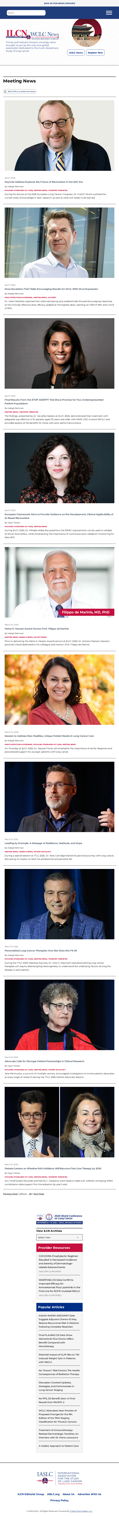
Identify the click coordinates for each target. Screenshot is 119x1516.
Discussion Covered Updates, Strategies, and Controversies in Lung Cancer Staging (56, 1386)
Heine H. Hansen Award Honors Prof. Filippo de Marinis (37, 628)
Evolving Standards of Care (19, 190)
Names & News (26, 637)
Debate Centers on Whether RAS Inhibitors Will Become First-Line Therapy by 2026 (53, 1168)
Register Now (95, 52)
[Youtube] (98, 60)
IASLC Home (76, 52)
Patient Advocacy (42, 851)
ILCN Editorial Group (31, 1494)
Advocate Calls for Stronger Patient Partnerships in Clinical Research (44, 1061)
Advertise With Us (89, 1494)
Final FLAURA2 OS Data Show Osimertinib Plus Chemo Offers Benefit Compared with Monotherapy (56, 1341)
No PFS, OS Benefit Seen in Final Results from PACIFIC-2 (57, 1400)
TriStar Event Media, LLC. (81, 1511)
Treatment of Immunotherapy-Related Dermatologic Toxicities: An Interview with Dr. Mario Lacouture (59, 1434)
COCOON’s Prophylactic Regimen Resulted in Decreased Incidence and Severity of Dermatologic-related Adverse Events (58, 1262)
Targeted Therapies (57, 190)
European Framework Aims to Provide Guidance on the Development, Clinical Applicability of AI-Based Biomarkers (59, 516)
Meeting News (40, 190)
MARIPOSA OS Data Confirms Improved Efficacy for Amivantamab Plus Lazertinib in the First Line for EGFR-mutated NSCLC (59, 1285)
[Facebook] (74, 60)
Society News (40, 637)
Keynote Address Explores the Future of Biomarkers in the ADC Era (44, 182)
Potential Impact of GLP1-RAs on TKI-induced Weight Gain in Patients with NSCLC (59, 1358)
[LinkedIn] (92, 60)
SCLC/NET (52, 297)
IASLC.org (53, 1494)
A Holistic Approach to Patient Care (59, 1446)
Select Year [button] (44, 1237)
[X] (86, 60)
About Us (69, 1494)
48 (30, 1194)
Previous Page (10, 1194)
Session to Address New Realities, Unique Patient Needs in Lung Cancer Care (49, 736)
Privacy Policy (59, 1500)
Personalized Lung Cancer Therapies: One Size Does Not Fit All (41, 950)
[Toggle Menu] (109, 13)
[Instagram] (80, 60)
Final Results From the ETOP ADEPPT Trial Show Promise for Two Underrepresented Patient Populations (54, 401)
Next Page (38, 1194)
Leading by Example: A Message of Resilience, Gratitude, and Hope (43, 843)
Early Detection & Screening (18, 297)
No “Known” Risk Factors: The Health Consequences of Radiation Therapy (59, 1372)
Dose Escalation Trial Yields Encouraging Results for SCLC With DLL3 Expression (51, 289)
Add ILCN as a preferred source (21, 91)
